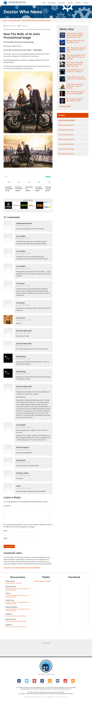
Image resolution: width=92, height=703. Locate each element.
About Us (65, 697)
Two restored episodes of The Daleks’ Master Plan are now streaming (75, 57)
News (43, 2)
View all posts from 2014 (66, 130)
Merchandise (52, 2)
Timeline (70, 2)
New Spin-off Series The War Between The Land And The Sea (17, 589)
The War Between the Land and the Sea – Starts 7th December (75, 86)
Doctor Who (61, 2)
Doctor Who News (14, 20)
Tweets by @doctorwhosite (42, 581)
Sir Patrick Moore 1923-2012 (13, 583)
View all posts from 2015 (66, 125)
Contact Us (58, 697)
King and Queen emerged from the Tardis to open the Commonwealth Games (74, 35)
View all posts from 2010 (66, 149)
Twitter (26, 683)
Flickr (57, 683)
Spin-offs (77, 2)
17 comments (24, 26)
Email (5, 538)
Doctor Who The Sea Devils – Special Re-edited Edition (75, 92)
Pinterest (34, 683)
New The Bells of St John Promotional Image (36, 20)
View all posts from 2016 (66, 120)
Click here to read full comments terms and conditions (22, 568)
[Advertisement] (47, 649)
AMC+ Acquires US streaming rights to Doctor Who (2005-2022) (75, 49)
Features (85, 2)
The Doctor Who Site (46, 674)
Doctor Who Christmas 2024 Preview (15, 616)
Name (5, 530)
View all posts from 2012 (66, 139)
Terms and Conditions (47, 697)
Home (5, 20)
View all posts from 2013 (66, 134)
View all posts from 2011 (66, 144)
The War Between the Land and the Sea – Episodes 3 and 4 (76, 78)
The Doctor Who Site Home (32, 697)
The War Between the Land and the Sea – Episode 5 (75, 70)
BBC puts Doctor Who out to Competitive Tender (75, 41)
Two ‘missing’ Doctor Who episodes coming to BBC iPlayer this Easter (74, 64)
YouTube (65, 683)
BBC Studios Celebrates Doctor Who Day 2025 (74, 100)
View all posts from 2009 (66, 154)
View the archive (65, 106)
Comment (7, 505)
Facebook (19, 683)
